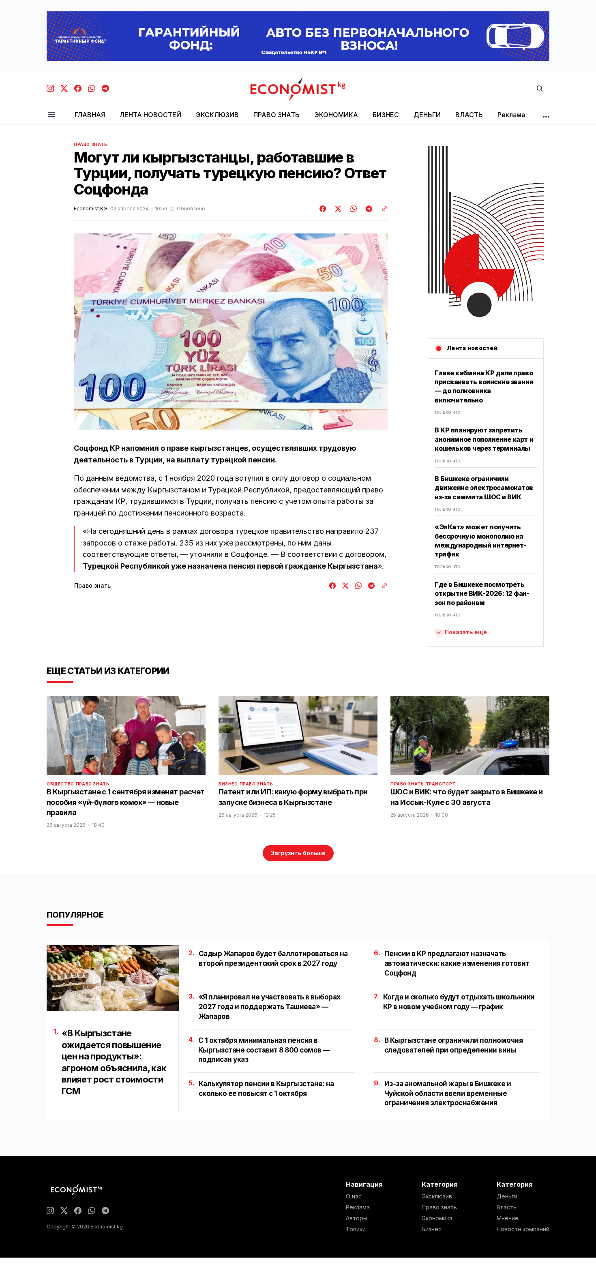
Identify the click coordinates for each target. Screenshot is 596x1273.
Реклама (358, 1207)
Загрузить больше (298, 852)
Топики (356, 1229)
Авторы (356, 1218)
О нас (354, 1196)
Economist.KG (90, 209)
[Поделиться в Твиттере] (337, 208)
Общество (60, 784)
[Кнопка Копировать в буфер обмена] (381, 208)
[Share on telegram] (367, 208)
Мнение (508, 1218)
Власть (507, 1207)
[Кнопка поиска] (539, 89)
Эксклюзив (437, 1196)
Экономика (437, 1218)
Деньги (507, 1196)
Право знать (90, 144)
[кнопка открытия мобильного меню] (51, 114)
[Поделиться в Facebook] (323, 208)
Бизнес (228, 784)
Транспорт (441, 784)
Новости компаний (523, 1229)
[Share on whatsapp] (352, 208)
